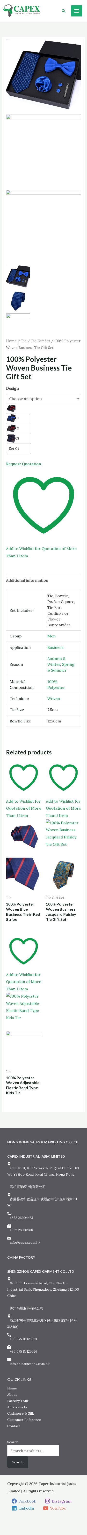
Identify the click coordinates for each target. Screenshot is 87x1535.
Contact (13, 1426)
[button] (63, 10)
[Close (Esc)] (28, 1523)
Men (51, 636)
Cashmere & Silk (20, 1413)
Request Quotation (23, 463)
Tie (24, 341)
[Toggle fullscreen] (11, 1523)
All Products (17, 1407)
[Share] (20, 1523)
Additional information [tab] (27, 580)
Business (55, 647)
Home (11, 341)
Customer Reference (24, 1420)
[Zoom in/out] (3, 1523)
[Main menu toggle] (76, 10)
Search (12, 1442)
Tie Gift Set (40, 341)
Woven (53, 698)
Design (12, 388)
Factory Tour (18, 1401)
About (12, 1394)
